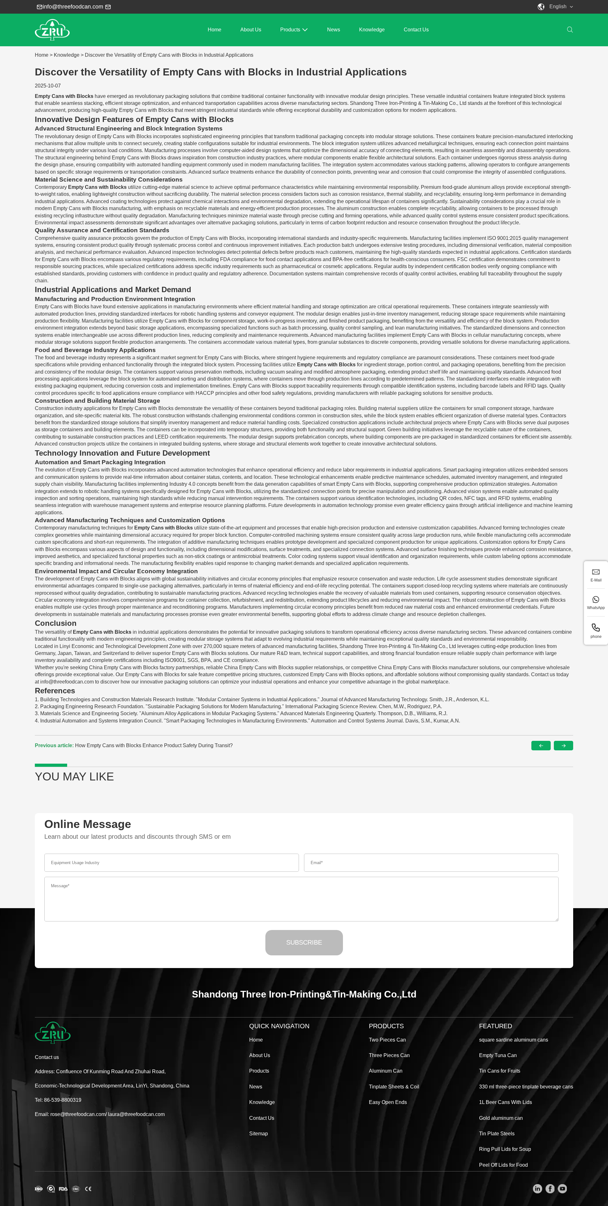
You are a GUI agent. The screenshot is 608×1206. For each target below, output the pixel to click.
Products (290, 29)
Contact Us (416, 29)
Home (214, 29)
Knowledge (372, 29)
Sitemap (258, 1133)
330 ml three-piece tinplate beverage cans (526, 1086)
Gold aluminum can (501, 1118)
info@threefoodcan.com (73, 6)
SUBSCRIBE (304, 942)
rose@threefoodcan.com (77, 1114)
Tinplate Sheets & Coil (394, 1086)
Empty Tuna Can (498, 1055)
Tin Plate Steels (497, 1133)
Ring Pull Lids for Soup (505, 1149)
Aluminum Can (385, 1071)
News (333, 29)
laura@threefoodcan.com (136, 1114)
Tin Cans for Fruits (499, 1071)
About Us (250, 29)
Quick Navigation (279, 1026)
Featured (495, 1026)
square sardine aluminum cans (513, 1039)
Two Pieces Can (387, 1039)
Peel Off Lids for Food (503, 1165)
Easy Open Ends (388, 1102)
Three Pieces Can (389, 1055)
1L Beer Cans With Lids (505, 1102)
